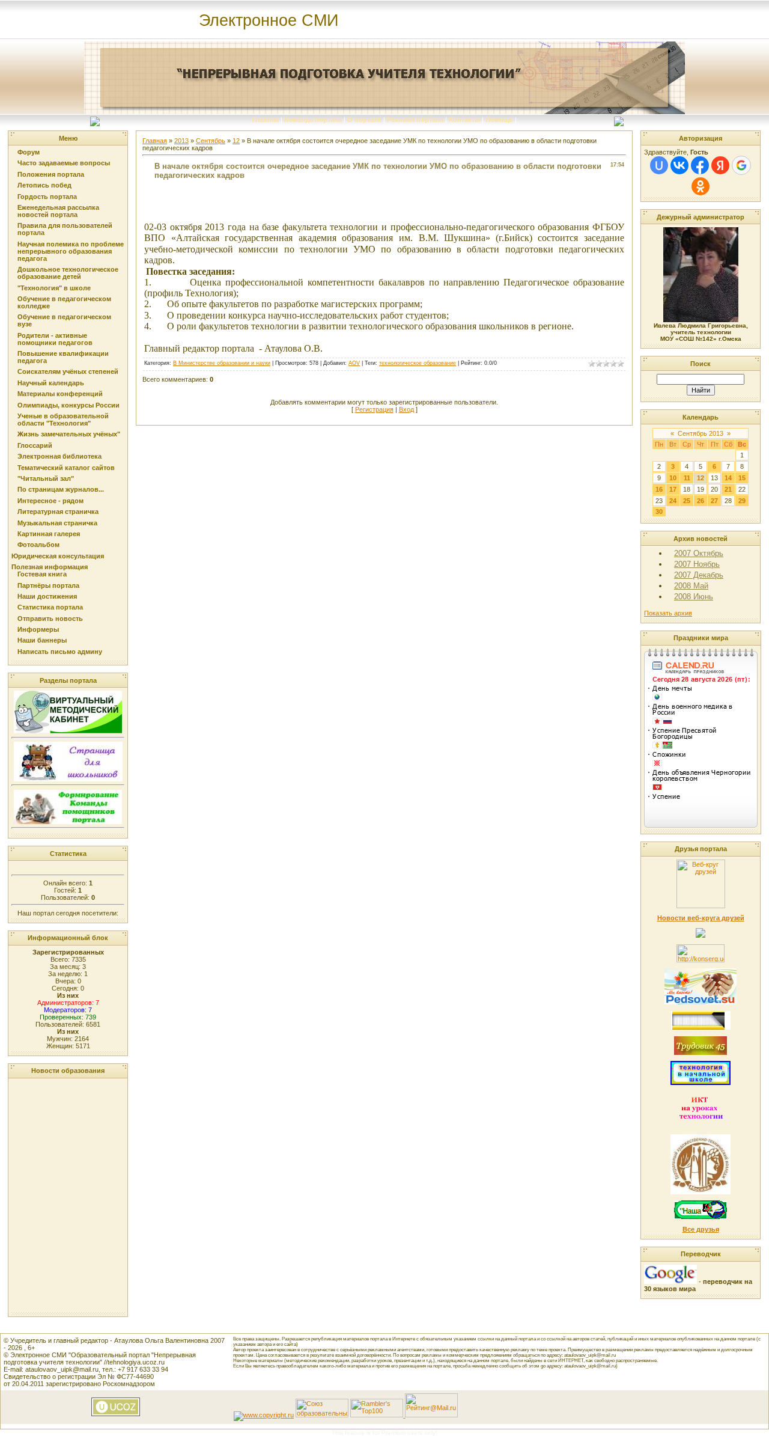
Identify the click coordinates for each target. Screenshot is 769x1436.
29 (742, 500)
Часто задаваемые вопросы (63, 163)
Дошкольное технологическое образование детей (67, 273)
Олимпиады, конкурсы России (68, 405)
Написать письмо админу (59, 651)
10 (672, 477)
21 (728, 489)
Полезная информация (49, 566)
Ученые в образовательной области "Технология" (63, 419)
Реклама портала (415, 119)
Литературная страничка (58, 511)
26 (700, 500)
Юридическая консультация (57, 556)
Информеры (38, 629)
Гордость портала (47, 196)
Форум (28, 152)
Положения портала (50, 174)
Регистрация (374, 409)
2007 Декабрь (698, 574)
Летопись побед (44, 185)
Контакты (464, 119)
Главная (265, 119)
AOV (354, 363)
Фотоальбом (38, 544)
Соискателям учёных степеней (67, 371)
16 (659, 489)
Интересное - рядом (50, 500)
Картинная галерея (48, 533)
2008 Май (691, 585)
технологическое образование (417, 363)
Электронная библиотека (59, 456)
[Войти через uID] (659, 165)
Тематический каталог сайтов (66, 467)
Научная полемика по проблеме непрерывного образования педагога (70, 251)
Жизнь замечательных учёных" (68, 434)
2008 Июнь (693, 596)
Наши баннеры (42, 640)
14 (728, 477)
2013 (181, 140)
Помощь (499, 119)
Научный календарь (50, 382)
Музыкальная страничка (57, 523)
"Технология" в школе (54, 288)
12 (236, 140)
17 (672, 489)
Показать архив (668, 613)
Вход (406, 409)
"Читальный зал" (45, 478)
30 (659, 511)
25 (686, 500)
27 (714, 500)
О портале (364, 119)
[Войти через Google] (741, 165)
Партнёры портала (48, 585)
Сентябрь (210, 140)
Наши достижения (47, 596)
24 (672, 500)
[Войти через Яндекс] (720, 165)
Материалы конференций (60, 393)
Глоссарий (34, 445)
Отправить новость (50, 618)
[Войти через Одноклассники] (700, 186)
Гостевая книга (42, 574)
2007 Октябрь (698, 553)
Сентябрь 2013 (700, 433)
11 (687, 477)
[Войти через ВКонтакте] (679, 165)
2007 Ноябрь (697, 564)
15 (742, 477)
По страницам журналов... (60, 489)
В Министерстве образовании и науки (221, 363)
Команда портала (313, 119)
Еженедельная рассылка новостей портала (58, 211)
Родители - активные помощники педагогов (55, 339)
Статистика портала (50, 607)
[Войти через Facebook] (700, 165)
